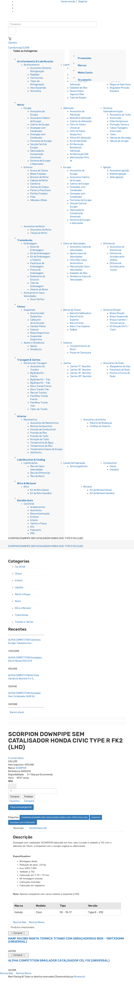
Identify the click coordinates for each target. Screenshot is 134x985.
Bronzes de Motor (39, 177)
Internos (28, 167)
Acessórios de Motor (34, 226)
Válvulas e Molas (38, 200)
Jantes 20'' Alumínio (81, 376)
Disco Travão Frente (40, 386)
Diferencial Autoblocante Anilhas (117, 256)
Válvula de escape (119, 141)
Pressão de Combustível (43, 429)
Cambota (35, 183)
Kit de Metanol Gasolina (102, 493)
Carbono (67, 342)
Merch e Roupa (22, 594)
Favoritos (14, 801)
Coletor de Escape (39, 124)
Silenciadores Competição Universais (37, 154)
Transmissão (21, 615)
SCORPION (21, 768)
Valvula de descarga (120, 137)
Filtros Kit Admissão (80, 137)
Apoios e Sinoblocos (34, 342)
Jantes (67, 363)
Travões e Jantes (24, 622)
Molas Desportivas (39, 333)
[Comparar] (26, 933)
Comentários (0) (38, 828)
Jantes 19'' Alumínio (80, 373)
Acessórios (36, 510)
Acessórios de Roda (113, 363)
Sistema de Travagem (35, 363)
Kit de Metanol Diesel (101, 490)
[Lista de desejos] (10, 933)
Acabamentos (37, 507)
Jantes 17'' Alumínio (80, 366)
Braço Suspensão (119, 316)
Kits (32, 526)
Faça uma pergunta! (21, 807)
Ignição (107, 167)
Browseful (79, 976)
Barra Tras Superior (80, 326)
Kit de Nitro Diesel (39, 490)
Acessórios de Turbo (120, 114)
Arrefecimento (32, 64)
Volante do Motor (39, 289)
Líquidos (19, 587)
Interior (34, 520)
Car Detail (29, 503)
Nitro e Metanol (23, 608)
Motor (18, 601)
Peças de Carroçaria (80, 352)
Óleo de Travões (38, 392)
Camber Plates (38, 326)
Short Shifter (37, 299)
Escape (27, 108)
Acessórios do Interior (94, 419)
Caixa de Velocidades (74, 243)
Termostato (36, 78)
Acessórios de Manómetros (44, 423)
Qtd (10, 781)
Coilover (34, 329)
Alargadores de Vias (120, 366)
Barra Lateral (17, 712)
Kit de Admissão (78, 141)
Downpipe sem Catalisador (22, 822)
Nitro (26, 486)
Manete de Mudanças (101, 423)
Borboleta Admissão (80, 118)
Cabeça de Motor (39, 180)
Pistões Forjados (39, 193)
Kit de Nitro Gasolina (40, 493)
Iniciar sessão (68, 1)
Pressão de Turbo (39, 436)
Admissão (68, 108)
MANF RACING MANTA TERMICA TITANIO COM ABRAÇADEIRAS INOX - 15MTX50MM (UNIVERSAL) (66, 940)
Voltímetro (36, 452)
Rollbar (73, 329)
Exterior (34, 517)
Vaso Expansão (38, 87)
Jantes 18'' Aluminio (80, 369)
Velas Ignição (116, 177)
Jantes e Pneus (38, 523)
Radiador (35, 74)
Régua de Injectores (120, 84)
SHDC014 (96, 817)
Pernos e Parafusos (40, 190)
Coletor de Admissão (81, 121)
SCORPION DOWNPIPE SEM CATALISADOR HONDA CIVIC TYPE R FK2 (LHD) (45, 546)
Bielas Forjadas (38, 174)
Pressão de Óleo (38, 432)
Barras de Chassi (72, 310)
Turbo (113, 134)
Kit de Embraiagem (40, 253)
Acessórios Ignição (119, 170)
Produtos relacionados (22, 927)
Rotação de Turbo (39, 439)
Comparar (29, 801)
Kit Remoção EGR (79, 154)
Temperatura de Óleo (41, 446)
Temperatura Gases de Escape (46, 449)
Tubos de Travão (39, 409)
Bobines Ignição (118, 174)
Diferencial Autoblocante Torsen (117, 266)
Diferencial (109, 243)
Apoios (33, 346)
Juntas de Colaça (39, 187)
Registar (82, 1)
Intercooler (115, 118)
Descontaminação (40, 513)
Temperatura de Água (41, 442)
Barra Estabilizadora (80, 313)
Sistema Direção (112, 310)
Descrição (18, 828)
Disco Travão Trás (39, 389)
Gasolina (114, 469)
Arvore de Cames (39, 170)
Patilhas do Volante (100, 426)
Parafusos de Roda (120, 369)
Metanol (87, 486)
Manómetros (30, 419)
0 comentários (16, 758)
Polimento (35, 530)
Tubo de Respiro (78, 97)
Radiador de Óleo (78, 87)
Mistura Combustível (41, 426)
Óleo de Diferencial (40, 473)
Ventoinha (35, 91)
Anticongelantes (79, 466)
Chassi (18, 573)
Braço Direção (117, 313)
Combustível (110, 463)
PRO (32, 533)
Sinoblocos (36, 349)
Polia (32, 197)
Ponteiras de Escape (41, 141)
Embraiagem (30, 243)
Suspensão (29, 310)
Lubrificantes (31, 463)
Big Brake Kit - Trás (40, 379)
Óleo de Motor (37, 476)
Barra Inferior (77, 323)
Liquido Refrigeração (74, 463)
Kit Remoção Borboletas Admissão (77, 147)
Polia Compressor (119, 121)
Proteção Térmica (119, 124)
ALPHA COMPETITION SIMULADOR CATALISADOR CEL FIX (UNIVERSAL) (59, 960)
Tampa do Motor (38, 233)
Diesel (113, 466)
